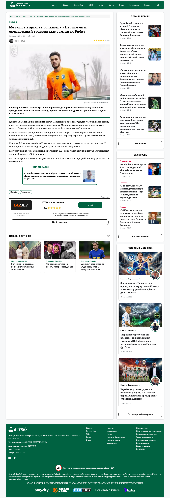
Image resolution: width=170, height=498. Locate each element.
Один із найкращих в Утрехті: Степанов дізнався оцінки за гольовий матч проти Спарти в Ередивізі (132, 29)
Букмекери (134, 5)
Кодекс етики (142, 443)
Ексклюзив (112, 431)
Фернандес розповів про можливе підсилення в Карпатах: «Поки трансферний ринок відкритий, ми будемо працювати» (133, 52)
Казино (147, 5)
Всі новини (140, 143)
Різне (121, 5)
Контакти (140, 449)
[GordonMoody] (61, 490)
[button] (158, 5)
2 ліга (111, 5)
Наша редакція (143, 446)
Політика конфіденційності (149, 431)
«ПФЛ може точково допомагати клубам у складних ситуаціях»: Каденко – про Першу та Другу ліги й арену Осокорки (133, 217)
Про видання (142, 428)
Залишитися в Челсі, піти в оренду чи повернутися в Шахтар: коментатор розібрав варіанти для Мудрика (139, 288)
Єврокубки (78, 5)
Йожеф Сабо (125, 161)
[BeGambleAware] (107, 490)
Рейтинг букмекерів (116, 437)
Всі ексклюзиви (140, 236)
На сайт (90, 205)
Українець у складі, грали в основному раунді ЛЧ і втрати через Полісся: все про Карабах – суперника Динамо (138, 394)
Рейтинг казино (114, 440)
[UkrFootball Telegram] (15, 458)
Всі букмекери (59, 222)
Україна (123, 207)
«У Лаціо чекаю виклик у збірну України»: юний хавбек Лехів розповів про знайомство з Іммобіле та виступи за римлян (52, 176)
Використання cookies (146, 434)
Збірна (65, 5)
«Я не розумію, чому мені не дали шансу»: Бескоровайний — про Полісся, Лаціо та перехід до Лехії (131, 191)
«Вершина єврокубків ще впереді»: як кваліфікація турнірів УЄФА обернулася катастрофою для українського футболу (138, 341)
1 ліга (101, 5)
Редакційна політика (146, 440)
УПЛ (91, 5)
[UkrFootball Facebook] (9, 458)
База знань (112, 443)
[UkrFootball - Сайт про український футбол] (18, 5)
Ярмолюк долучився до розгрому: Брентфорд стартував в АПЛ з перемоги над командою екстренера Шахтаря (133, 124)
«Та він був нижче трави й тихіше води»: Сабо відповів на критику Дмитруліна (133, 169)
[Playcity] (42, 490)
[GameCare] (129, 490)
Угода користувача (144, 437)
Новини (54, 5)
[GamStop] (82, 490)
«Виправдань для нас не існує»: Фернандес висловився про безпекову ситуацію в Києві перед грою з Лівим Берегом (133, 77)
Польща (123, 183)
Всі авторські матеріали (140, 414)
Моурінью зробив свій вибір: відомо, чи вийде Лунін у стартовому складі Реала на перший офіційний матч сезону (133, 101)
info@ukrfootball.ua (16, 452)
